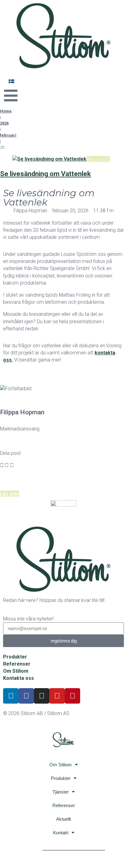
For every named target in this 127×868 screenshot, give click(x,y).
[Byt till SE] (11, 81)
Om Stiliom (60, 764)
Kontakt (60, 832)
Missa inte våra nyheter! (28, 619)
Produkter (61, 778)
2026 (4, 123)
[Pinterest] (72, 696)
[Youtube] (57, 696)
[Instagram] (41, 696)
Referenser (63, 805)
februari (8, 135)
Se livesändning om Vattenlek (45, 174)
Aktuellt (98, 159)
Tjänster (60, 791)
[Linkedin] (10, 696)
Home (6, 111)
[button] (2, 465)
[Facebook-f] (26, 696)
